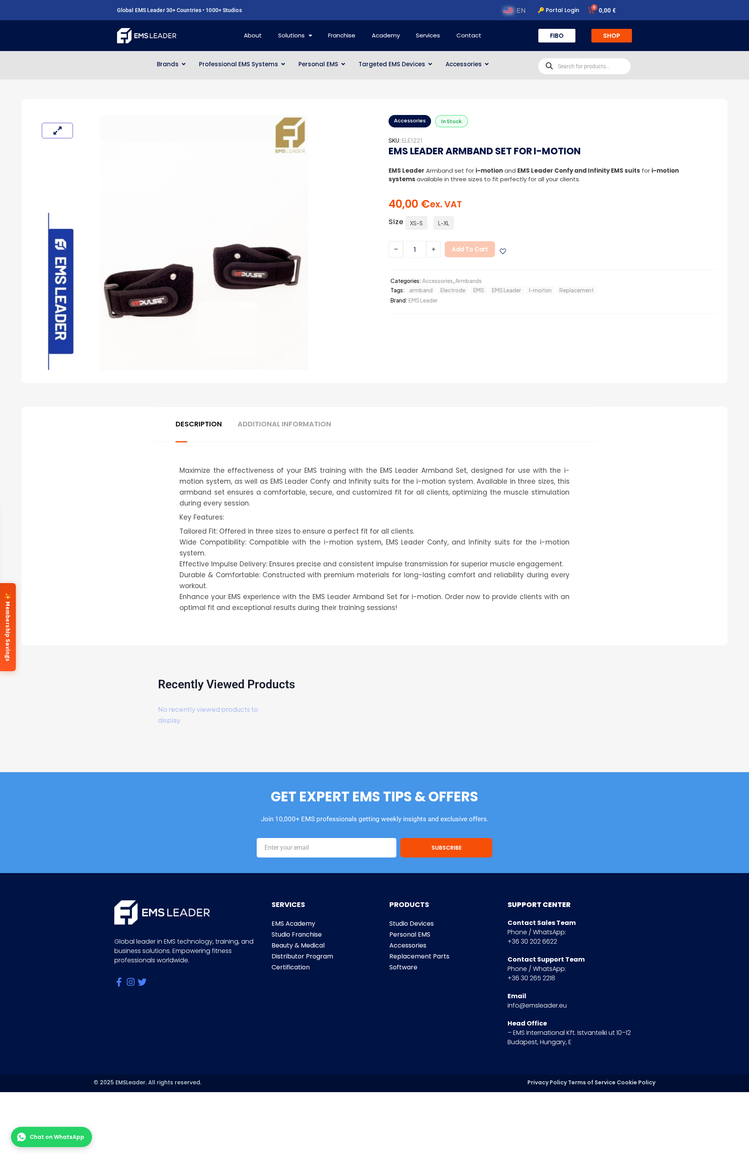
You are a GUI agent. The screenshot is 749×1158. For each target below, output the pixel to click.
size (396, 221)
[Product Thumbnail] (57, 130)
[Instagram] (130, 982)
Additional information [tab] (284, 424)
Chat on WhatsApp (57, 1137)
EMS (478, 289)
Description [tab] (199, 424)
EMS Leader (506, 289)
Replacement (576, 289)
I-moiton (540, 289)
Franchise (341, 35)
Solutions (291, 35)
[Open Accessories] (487, 64)
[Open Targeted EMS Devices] (430, 64)
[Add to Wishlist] (503, 251)
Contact (468, 35)
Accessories (437, 280)
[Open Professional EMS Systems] (283, 64)
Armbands (468, 280)
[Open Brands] (183, 64)
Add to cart (470, 249)
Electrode (452, 289)
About (253, 35)
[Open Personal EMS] (343, 64)
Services (428, 35)
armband (421, 289)
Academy (386, 35)
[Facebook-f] (118, 982)
